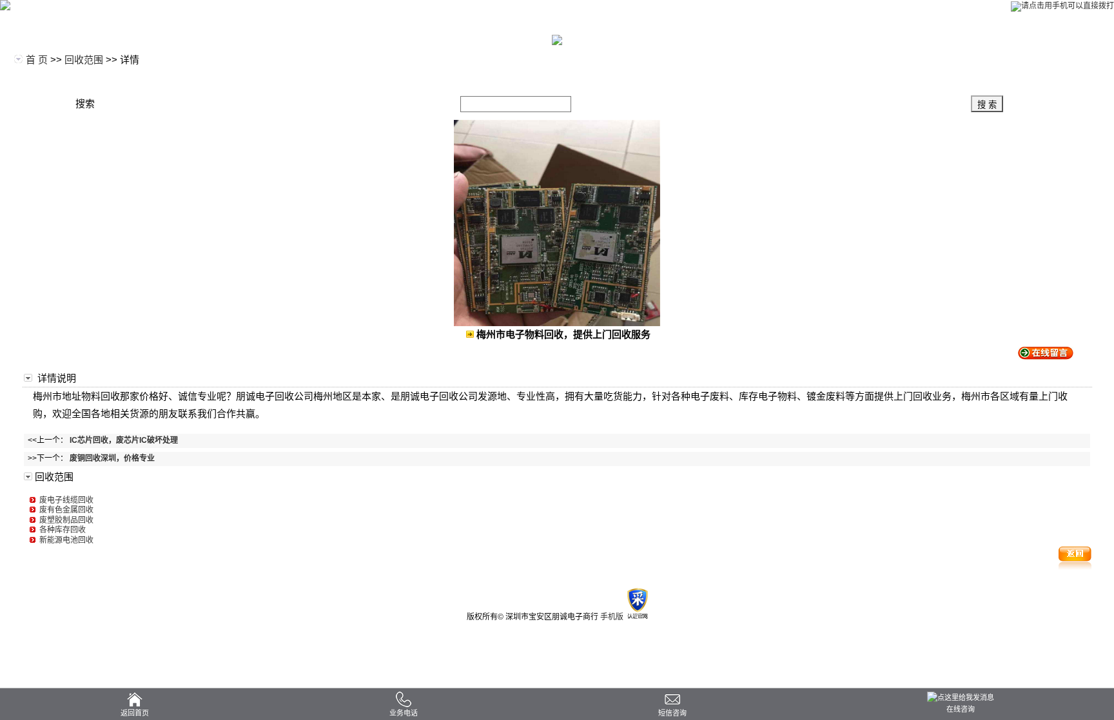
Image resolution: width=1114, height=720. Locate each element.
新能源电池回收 (64, 540)
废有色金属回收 (64, 509)
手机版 (611, 616)
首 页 (37, 59)
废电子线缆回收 (64, 500)
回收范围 (83, 59)
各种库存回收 (60, 529)
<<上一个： (101, 440)
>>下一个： (89, 458)
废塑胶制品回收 (64, 520)
